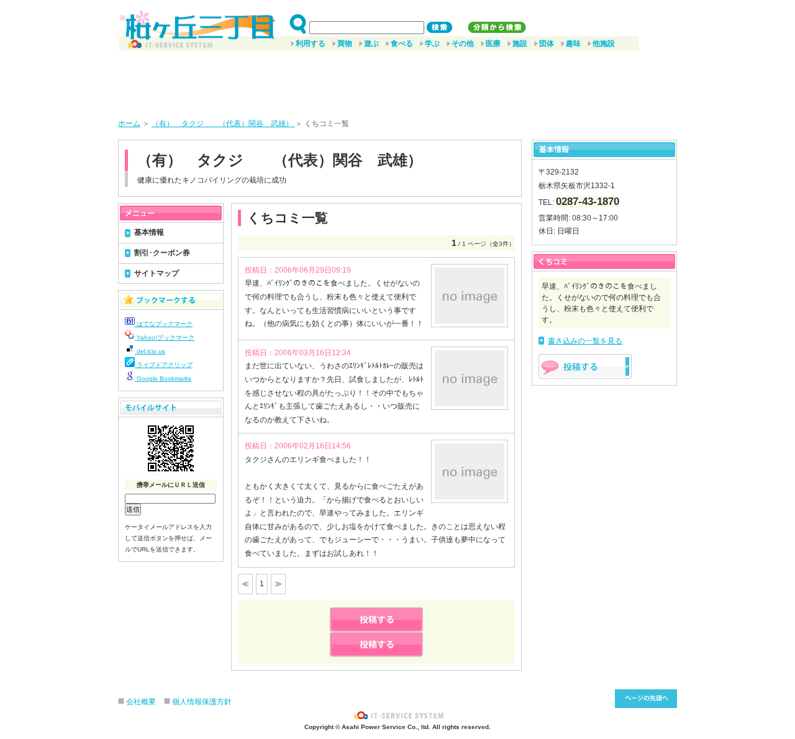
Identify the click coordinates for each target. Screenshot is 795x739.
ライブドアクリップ (164, 364)
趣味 (573, 43)
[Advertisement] (397, 80)
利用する (310, 43)
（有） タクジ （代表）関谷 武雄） (223, 123)
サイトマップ (156, 273)
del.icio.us (150, 351)
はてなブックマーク (164, 323)
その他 (463, 43)
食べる (402, 43)
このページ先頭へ (646, 698)
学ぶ (432, 43)
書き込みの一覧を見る (585, 341)
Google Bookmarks (163, 378)
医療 (493, 43)
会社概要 (141, 701)
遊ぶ (371, 43)
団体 (546, 43)
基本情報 (149, 232)
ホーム (129, 123)
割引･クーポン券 (162, 252)
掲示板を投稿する (585, 366)
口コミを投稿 (376, 644)
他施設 (604, 43)
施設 (519, 43)
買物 (344, 43)
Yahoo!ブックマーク (164, 337)
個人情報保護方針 (202, 701)
